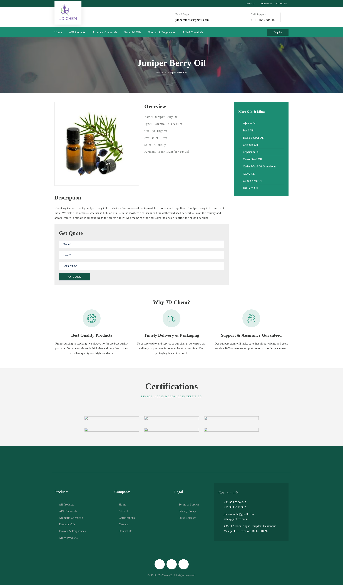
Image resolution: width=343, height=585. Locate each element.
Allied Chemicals (192, 32)
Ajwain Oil (249, 123)
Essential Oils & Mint (168, 124)
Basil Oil (248, 130)
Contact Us (281, 3)
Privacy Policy (187, 511)
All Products (66, 504)
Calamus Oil (250, 144)
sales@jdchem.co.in (236, 519)
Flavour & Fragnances (161, 32)
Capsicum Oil (251, 151)
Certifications (266, 3)
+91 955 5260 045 (235, 502)
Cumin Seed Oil (252, 180)
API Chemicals (68, 511)
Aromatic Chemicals (105, 32)
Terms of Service (189, 504)
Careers (123, 524)
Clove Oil (249, 173)
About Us (250, 3)
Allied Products (68, 537)
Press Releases (187, 517)
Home (58, 32)
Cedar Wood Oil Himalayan (259, 166)
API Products (77, 32)
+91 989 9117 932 (235, 507)
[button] (287, 17)
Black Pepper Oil (253, 137)
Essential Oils (132, 32)
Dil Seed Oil (250, 187)
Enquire (278, 32)
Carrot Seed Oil (252, 159)
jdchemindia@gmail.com (239, 514)
